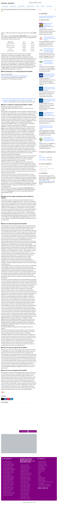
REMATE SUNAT (51, 168)
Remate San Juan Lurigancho (8, 484)
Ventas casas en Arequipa (25, 478)
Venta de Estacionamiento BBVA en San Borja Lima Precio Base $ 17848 (17, 100)
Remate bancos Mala (24, 471)
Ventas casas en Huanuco (25, 483)
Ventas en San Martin (25, 494)
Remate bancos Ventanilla (7, 495)
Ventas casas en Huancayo (26, 485)
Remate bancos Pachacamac (26, 473)
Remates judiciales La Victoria (8, 472)
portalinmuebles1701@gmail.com (46, 181)
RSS (47, 488)
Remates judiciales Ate (7, 461)
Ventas (37, 6)
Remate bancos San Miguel (8, 488)
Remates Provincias (30, 6)
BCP (43, 166)
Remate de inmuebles (42, 461)
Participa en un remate (43, 464)
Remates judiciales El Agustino (8, 468)
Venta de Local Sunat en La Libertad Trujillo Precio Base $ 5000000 (49, 89)
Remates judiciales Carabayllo (8, 464)
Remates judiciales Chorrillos (8, 465)
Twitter (44, 488)
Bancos (40, 472)
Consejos (46, 166)
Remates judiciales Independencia (9, 469)
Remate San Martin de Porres (8, 487)
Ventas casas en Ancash (25, 475)
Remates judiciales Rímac (7, 480)
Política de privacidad (42, 462)
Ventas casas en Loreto (25, 489)
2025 (40, 155)
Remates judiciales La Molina (8, 471)
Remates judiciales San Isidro (8, 483)
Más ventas (24, 431)
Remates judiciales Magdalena (8, 477)
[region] (19, 21)
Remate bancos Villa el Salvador (9, 492)
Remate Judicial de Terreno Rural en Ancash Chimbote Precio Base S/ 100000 (49, 75)
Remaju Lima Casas (43, 168)
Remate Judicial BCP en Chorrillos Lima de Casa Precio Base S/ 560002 (49, 50)
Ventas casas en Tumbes (25, 497)
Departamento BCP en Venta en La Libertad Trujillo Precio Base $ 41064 (49, 101)
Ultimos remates (5, 6)
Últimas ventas (32, 431)
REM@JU (6, 101)
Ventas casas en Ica (24, 482)
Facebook (40, 488)
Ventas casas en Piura (25, 493)
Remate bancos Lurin (25, 470)
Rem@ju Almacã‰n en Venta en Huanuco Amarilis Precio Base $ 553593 (46, 127)
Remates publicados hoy (43, 465)
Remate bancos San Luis (7, 485)
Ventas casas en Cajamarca (26, 479)
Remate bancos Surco (7, 491)
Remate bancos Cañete (25, 466)
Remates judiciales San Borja (8, 481)
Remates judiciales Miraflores (8, 479)
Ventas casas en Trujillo (25, 486)
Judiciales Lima (13, 6)
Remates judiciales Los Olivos (8, 476)
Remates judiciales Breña (7, 462)
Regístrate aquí (41, 471)
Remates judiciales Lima (7, 473)
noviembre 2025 (42, 159)
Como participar (49, 6)
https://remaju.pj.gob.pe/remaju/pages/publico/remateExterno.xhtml (14, 75)
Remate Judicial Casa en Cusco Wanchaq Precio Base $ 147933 (49, 38)
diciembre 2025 (42, 157)
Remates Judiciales (42, 170)
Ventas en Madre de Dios (25, 490)
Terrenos (42, 6)
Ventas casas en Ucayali (25, 498)
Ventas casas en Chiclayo (25, 487)
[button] (2, 399)
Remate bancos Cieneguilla (26, 467)
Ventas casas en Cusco (25, 481)
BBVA (40, 166)
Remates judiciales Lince (7, 475)
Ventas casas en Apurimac (25, 477)
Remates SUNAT (21, 6)
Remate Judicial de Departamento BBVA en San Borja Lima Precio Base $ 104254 (19, 98)
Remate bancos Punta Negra (26, 474)
